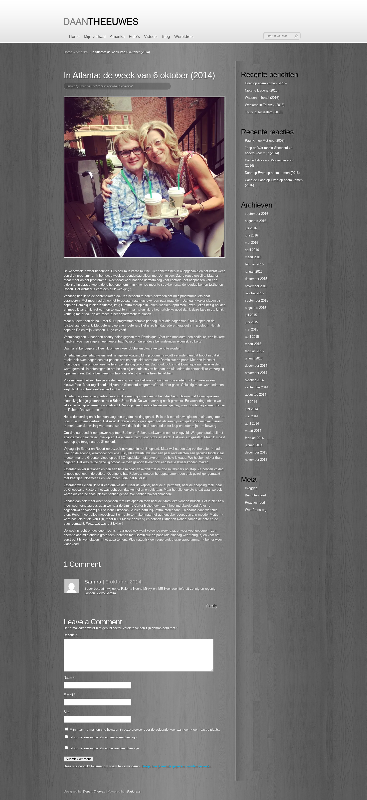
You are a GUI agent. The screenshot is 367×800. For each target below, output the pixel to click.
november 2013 (256, 459)
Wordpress (133, 791)
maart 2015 (253, 344)
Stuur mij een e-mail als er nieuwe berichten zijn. (105, 748)
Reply (211, 605)
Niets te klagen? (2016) (261, 90)
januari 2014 (253, 445)
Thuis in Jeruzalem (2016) (263, 112)
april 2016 (252, 250)
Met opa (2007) (273, 140)
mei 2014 (251, 416)
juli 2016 (251, 228)
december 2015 (256, 279)
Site (66, 712)
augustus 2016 (255, 221)
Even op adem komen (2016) (266, 83)
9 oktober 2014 (124, 581)
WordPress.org (255, 510)
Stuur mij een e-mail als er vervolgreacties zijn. (104, 737)
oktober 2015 (254, 293)
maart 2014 (253, 431)
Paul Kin (251, 140)
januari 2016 (253, 271)
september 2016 (256, 214)
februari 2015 (254, 351)
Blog (166, 36)
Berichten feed (255, 495)
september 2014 (256, 387)
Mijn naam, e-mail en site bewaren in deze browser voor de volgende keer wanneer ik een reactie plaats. (145, 729)
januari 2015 (253, 358)
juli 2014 (251, 402)
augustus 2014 (255, 394)
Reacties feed (255, 502)
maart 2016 (253, 257)
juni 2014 (251, 409)
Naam (69, 678)
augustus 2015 (255, 308)
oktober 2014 (254, 380)
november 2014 (256, 373)
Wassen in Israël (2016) (262, 98)
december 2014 (256, 365)
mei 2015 (251, 329)
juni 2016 (251, 235)
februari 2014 (254, 438)
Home (74, 36)
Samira (92, 581)
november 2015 (256, 286)
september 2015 (256, 300)
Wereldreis (183, 36)
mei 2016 (251, 242)
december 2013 (256, 452)
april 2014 (252, 423)
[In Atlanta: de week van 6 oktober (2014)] (144, 177)
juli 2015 (251, 315)
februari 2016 (254, 264)
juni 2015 (251, 322)
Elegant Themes (94, 791)
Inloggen (251, 488)
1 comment (126, 86)
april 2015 (252, 337)
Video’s (151, 36)
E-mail (69, 695)
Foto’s (134, 36)
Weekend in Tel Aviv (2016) (264, 105)
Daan (83, 86)
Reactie (70, 635)
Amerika (117, 36)
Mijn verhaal (95, 36)
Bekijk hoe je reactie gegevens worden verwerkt (176, 766)
